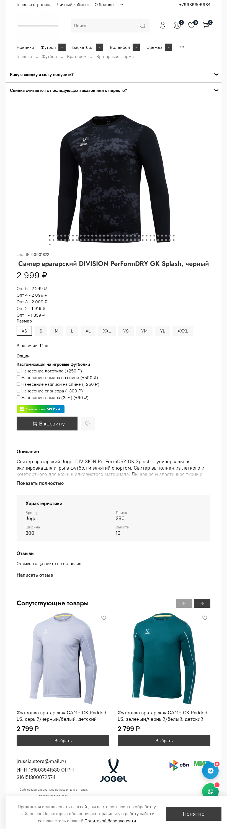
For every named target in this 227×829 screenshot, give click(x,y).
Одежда (154, 47)
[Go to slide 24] (139, 235)
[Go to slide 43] (85, 240)
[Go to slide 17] (112, 235)
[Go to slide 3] (57, 235)
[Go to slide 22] (131, 235)
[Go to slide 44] (88, 240)
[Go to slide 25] (143, 235)
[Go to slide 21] (127, 235)
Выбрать (63, 740)
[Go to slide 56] (135, 240)
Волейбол (120, 47)
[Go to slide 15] (104, 235)
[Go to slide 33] (174, 235)
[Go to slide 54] (127, 240)
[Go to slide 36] (57, 240)
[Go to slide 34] (50, 240)
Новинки (25, 47)
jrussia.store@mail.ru (41, 761)
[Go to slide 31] (166, 235)
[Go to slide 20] (123, 235)
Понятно (194, 813)
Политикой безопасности (110, 820)
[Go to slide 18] (116, 235)
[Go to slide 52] (119, 240)
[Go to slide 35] (54, 240)
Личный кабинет (73, 4)
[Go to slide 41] (77, 240)
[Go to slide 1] (50, 235)
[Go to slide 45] (92, 240)
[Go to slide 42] (81, 240)
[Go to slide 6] (69, 235)
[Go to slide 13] (96, 235)
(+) (51, 371)
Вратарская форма (115, 56)
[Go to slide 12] (92, 235)
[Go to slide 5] (65, 235)
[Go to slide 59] (147, 240)
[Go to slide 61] (154, 240)
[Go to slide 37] (61, 240)
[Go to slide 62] (158, 240)
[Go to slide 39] (69, 240)
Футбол (48, 47)
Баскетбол (83, 47)
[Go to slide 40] (73, 240)
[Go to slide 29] (158, 235)
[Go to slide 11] (88, 235)
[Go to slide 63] (162, 240)
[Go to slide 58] (143, 240)
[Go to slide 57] (139, 240)
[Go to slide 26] (147, 235)
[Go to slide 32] (170, 235)
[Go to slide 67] (50, 244)
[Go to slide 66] (174, 240)
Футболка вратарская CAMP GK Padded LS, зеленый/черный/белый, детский (162, 715)
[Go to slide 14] (100, 235)
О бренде (104, 4)
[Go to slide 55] (131, 240)
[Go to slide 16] (108, 235)
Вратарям (76, 56)
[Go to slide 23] (135, 235)
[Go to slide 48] (104, 240)
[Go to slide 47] (100, 240)
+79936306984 (194, 4)
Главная (24, 56)
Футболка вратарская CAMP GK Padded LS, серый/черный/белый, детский (61, 715)
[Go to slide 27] (150, 235)
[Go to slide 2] (54, 235)
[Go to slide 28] (154, 235)
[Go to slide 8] (77, 235)
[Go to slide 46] (96, 240)
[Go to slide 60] (150, 240)
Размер (24, 321)
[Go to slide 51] (116, 240)
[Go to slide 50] (112, 240)
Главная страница (34, 4)
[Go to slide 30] (162, 235)
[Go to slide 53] (123, 240)
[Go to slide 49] (108, 240)
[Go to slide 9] (81, 235)
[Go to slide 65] (170, 240)
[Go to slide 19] (119, 235)
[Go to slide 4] (61, 235)
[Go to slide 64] (166, 240)
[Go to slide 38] (65, 240)
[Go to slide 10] (85, 235)
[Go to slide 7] (73, 235)
